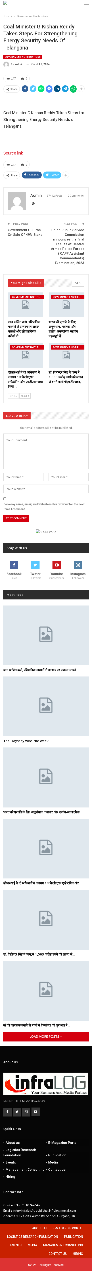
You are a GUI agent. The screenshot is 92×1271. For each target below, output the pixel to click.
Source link (13, 153)
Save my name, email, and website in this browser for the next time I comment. (44, 506)
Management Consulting (25, 1170)
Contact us (56, 1170)
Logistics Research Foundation (19, 1152)
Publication (57, 1155)
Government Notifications (23, 57)
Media (53, 1162)
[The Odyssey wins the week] (46, 706)
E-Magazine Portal (62, 1143)
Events (11, 1162)
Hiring (10, 1177)
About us (13, 1143)
